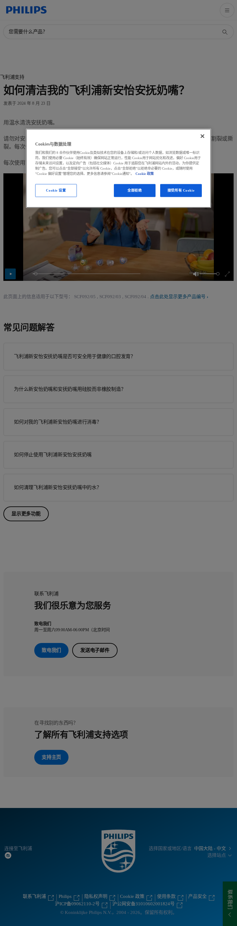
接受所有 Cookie (181, 190)
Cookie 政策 (144, 173)
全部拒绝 (134, 190)
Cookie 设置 (56, 190)
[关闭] (202, 136)
